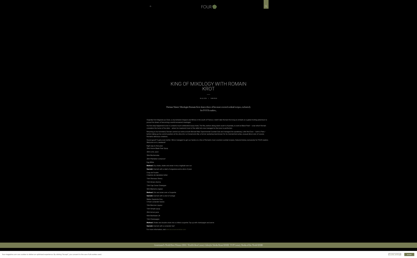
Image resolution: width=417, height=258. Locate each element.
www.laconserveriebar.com (176, 229)
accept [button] (409, 254)
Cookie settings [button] (395, 254)
